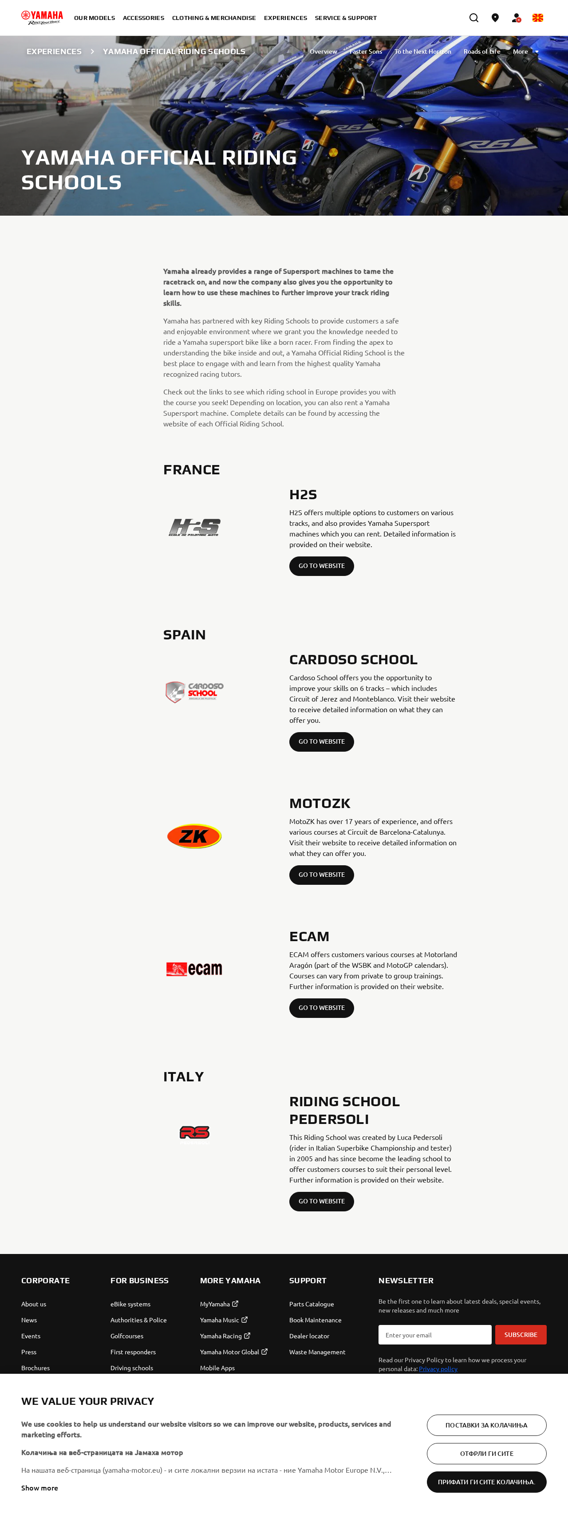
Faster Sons (366, 51)
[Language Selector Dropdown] (538, 18)
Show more (39, 1487)
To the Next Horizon (422, 51)
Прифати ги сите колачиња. (487, 1482)
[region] (284, 1444)
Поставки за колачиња (487, 1425)
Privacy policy (438, 1368)
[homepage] (42, 18)
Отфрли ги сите (486, 1453)
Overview (323, 51)
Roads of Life (482, 51)
